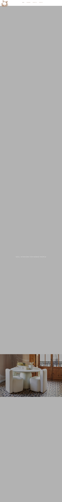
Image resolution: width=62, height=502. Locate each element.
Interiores (28, 2)
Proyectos (35, 2)
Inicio (23, 2)
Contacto (41, 2)
